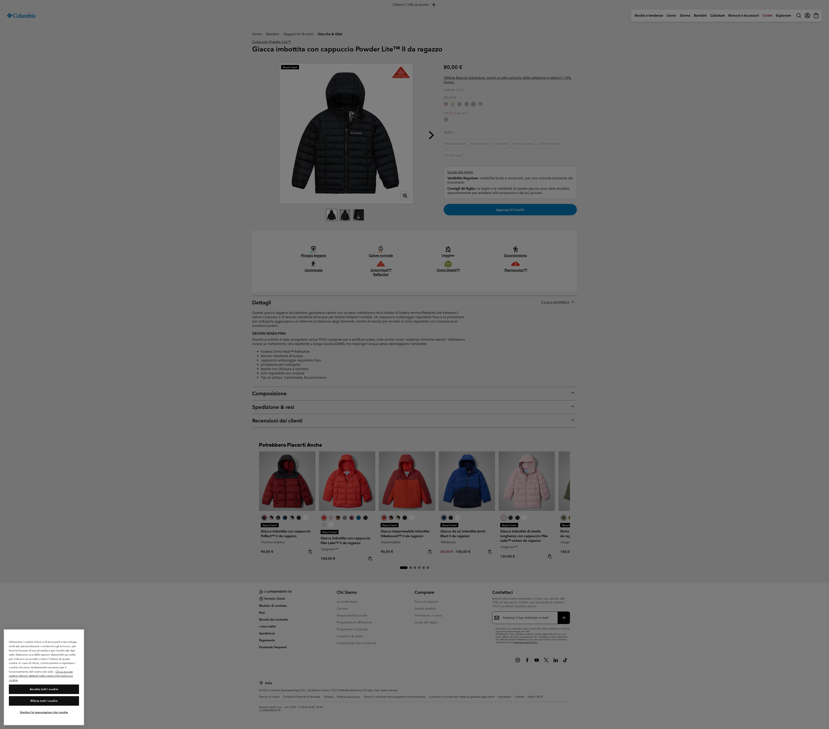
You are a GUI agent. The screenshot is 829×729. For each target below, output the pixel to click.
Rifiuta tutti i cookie (43, 701)
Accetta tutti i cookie (44, 689)
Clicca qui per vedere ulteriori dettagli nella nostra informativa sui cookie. (41, 676)
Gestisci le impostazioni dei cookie (44, 712)
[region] (43, 677)
